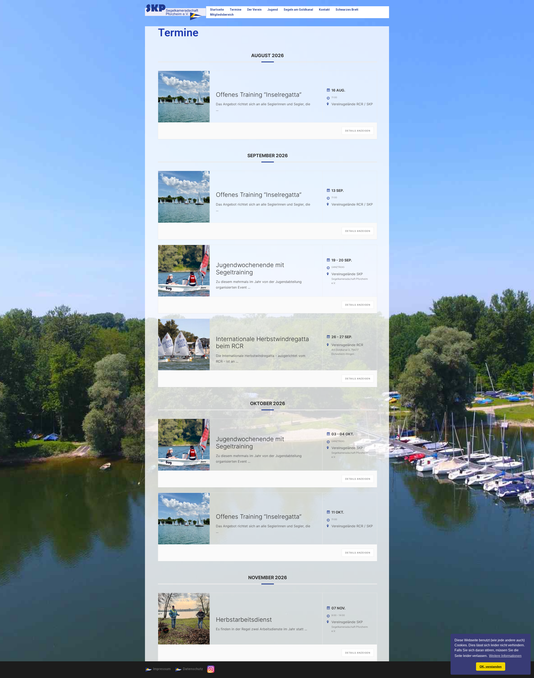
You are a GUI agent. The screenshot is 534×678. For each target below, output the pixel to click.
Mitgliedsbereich (222, 14)
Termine (235, 9)
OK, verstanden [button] (491, 666)
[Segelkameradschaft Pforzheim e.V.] (175, 12)
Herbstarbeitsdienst (244, 619)
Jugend (272, 9)
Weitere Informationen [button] (505, 656)
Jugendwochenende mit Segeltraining (250, 268)
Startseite (217, 9)
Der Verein (254, 9)
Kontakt (324, 9)
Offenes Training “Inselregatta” (258, 94)
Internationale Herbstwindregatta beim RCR (262, 342)
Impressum (161, 669)
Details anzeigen (357, 130)
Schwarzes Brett (347, 9)
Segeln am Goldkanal (298, 9)
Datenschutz (193, 669)
